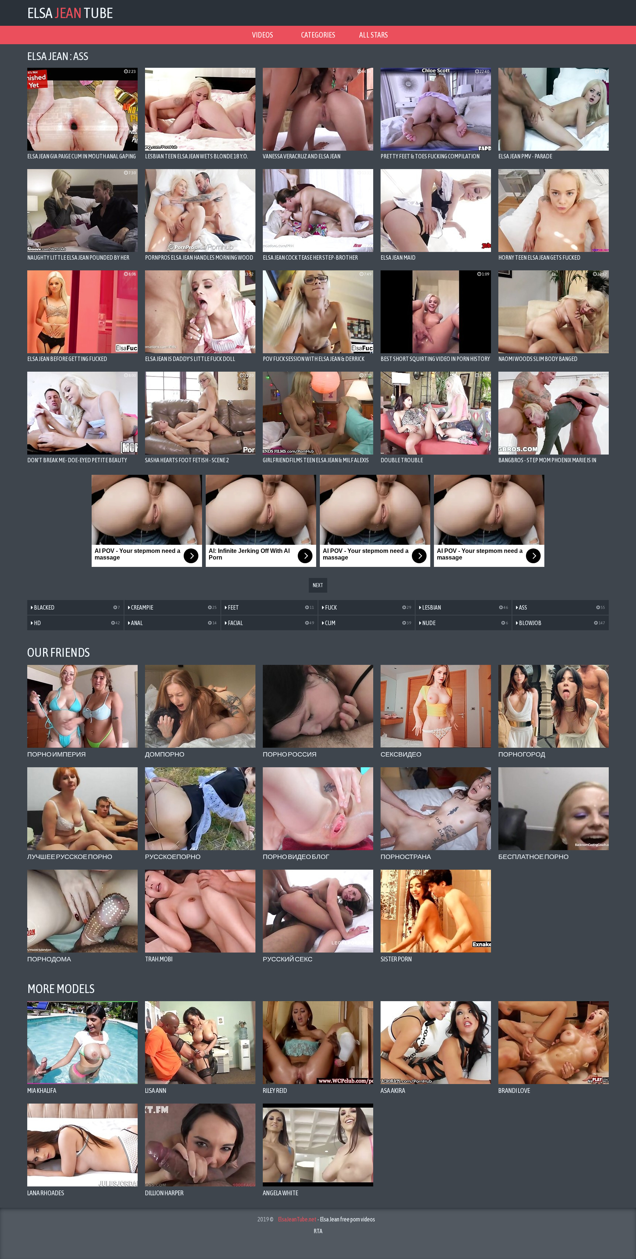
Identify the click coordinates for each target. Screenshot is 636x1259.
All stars (373, 35)
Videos (262, 35)
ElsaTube (70, 12)
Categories (318, 35)
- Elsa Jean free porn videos (326, 1219)
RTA (318, 1231)
